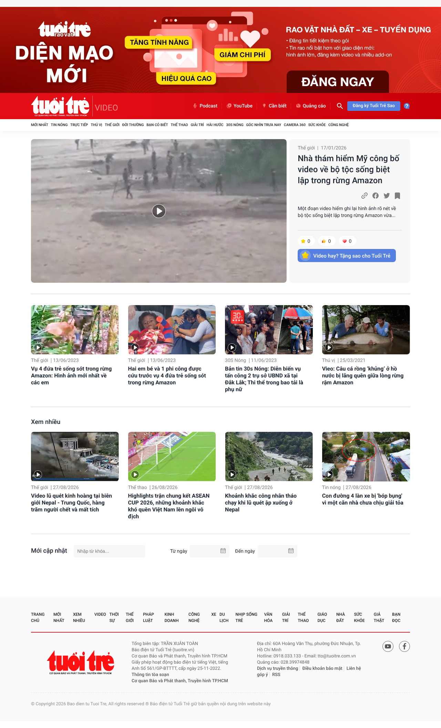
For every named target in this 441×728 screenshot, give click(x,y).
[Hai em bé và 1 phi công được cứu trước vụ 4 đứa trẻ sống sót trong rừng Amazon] (172, 329)
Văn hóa (268, 617)
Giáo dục (322, 617)
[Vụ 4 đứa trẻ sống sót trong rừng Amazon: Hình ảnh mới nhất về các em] (75, 329)
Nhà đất (340, 617)
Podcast (208, 106)
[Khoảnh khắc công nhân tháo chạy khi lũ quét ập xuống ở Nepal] (269, 456)
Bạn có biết (157, 125)
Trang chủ (37, 617)
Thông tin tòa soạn (150, 674)
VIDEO (106, 108)
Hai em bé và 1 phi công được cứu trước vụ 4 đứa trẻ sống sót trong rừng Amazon (167, 375)
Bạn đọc (396, 617)
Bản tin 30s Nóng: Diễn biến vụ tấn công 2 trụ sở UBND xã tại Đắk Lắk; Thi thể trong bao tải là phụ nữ (264, 379)
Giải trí (197, 125)
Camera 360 (295, 125)
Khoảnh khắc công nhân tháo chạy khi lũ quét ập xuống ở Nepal (261, 502)
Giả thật (379, 617)
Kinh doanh (171, 617)
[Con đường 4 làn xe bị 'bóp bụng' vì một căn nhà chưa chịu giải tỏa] (366, 456)
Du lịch (223, 617)
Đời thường (133, 125)
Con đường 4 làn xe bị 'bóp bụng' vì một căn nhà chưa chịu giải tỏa (362, 499)
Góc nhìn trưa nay (263, 125)
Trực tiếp (79, 125)
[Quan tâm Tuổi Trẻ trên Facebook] (404, 646)
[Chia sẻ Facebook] (375, 195)
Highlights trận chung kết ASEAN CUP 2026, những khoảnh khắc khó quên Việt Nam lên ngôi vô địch (169, 506)
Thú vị (96, 125)
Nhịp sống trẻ (246, 617)
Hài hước (215, 125)
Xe (213, 614)
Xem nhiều (45, 422)
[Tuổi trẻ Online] (81, 662)
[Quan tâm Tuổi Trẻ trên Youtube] (387, 646)
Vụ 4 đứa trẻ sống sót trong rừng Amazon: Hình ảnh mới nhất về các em (71, 375)
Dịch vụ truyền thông (277, 668)
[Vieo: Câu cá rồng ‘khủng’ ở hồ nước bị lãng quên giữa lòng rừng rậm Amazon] (366, 329)
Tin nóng (59, 125)
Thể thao (179, 125)
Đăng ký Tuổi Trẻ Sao (374, 105)
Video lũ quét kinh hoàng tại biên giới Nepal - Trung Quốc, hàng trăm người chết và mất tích (71, 502)
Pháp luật (148, 617)
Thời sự (114, 617)
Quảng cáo (314, 106)
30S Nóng (234, 125)
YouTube (243, 106)
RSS (276, 674)
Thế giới (112, 125)
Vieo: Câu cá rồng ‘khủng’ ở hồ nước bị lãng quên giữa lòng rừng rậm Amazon (363, 375)
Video (100, 614)
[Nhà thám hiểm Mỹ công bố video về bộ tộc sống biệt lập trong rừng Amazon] (159, 211)
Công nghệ (338, 125)
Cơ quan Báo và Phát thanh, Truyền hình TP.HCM (180, 681)
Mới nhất (39, 125)
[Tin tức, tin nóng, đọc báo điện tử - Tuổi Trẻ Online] (62, 106)
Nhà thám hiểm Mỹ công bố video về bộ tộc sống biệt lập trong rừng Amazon (348, 169)
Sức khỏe (317, 125)
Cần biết (278, 106)
